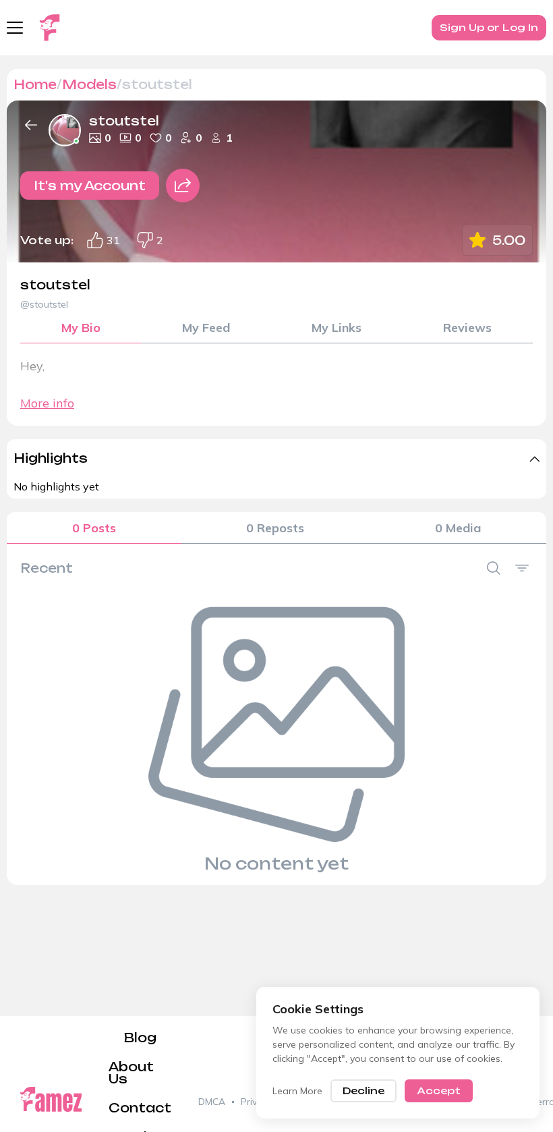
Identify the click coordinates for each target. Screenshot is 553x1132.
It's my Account (90, 185)
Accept (439, 1090)
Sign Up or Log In (489, 27)
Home (35, 84)
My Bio (80, 327)
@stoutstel (44, 304)
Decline (363, 1090)
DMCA (211, 1101)
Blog (140, 1037)
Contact (140, 1107)
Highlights (50, 458)
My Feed (206, 327)
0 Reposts (275, 528)
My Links (336, 327)
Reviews (467, 327)
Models (89, 84)
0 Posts (94, 528)
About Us (131, 1072)
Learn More (297, 1091)
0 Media (458, 528)
